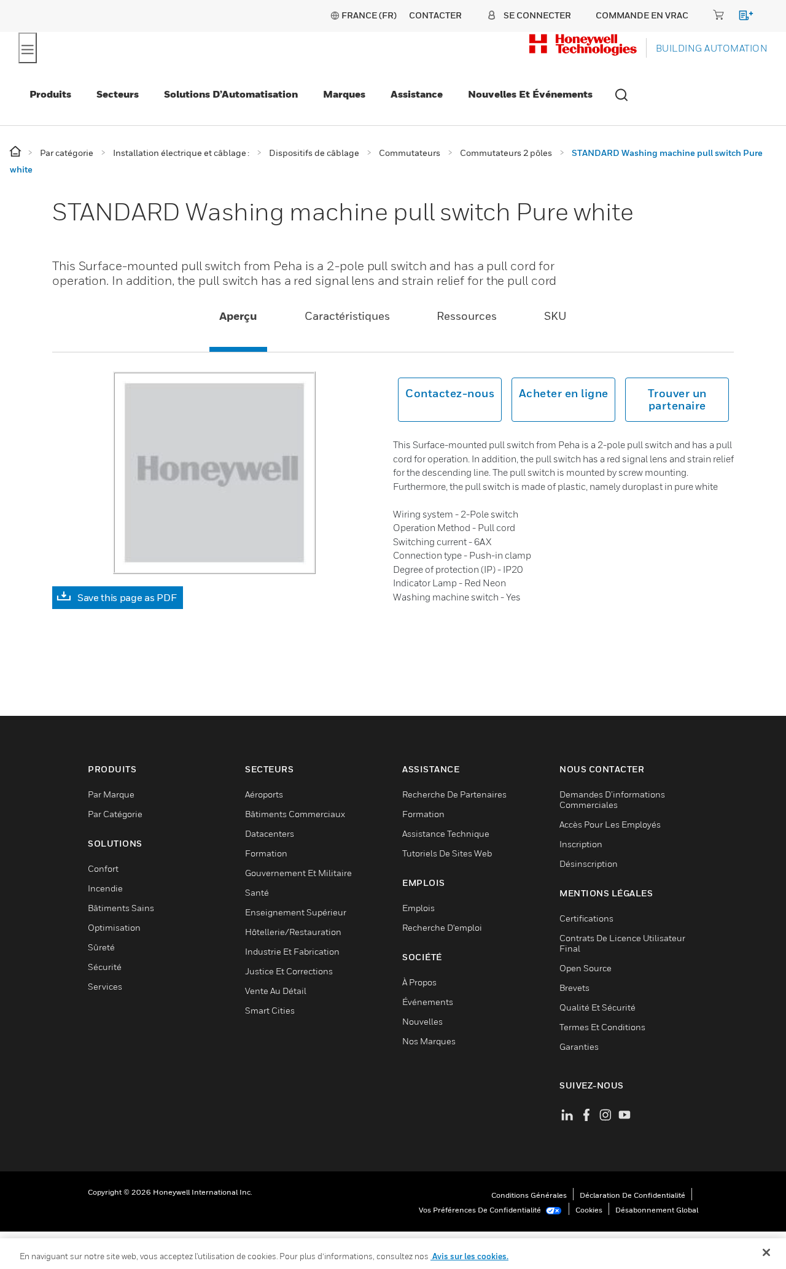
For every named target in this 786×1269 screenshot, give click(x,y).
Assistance (417, 94)
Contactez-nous (449, 393)
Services (105, 986)
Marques (344, 94)
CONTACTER (435, 15)
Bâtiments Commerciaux (295, 814)
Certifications (586, 918)
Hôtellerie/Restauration (293, 931)
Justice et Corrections (289, 971)
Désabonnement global (656, 1209)
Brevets (574, 987)
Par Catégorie (115, 814)
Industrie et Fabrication (292, 951)
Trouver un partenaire (677, 399)
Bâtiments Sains (121, 907)
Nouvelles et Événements (530, 94)
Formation (266, 853)
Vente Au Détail (275, 990)
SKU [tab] (555, 315)
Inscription (580, 844)
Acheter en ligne (564, 393)
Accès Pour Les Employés (610, 824)
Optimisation (114, 927)
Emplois (418, 907)
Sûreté (101, 947)
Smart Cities (270, 1010)
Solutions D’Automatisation (231, 94)
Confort (103, 868)
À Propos (419, 982)
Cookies (588, 1209)
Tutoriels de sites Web (447, 853)
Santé (257, 892)
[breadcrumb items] (16, 152)
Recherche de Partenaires (454, 794)
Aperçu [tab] (238, 315)
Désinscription (588, 863)
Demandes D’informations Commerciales (612, 799)
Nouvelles (422, 1021)
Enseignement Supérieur (295, 912)
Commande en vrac (642, 15)
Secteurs (117, 94)
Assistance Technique (445, 833)
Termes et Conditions (602, 1027)
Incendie (105, 888)
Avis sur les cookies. (469, 1256)
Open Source (585, 968)
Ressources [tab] (467, 315)
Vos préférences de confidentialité (481, 1209)
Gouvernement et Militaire (298, 872)
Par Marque (111, 794)
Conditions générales (529, 1195)
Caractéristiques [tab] (347, 315)
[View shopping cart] (740, 17)
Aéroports (264, 794)
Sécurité (105, 966)
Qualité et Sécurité (597, 1007)
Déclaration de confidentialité (632, 1195)
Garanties (579, 1046)
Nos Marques (429, 1041)
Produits (50, 94)
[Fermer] (766, 1252)
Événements (427, 1001)
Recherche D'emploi (442, 927)
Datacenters (269, 833)
